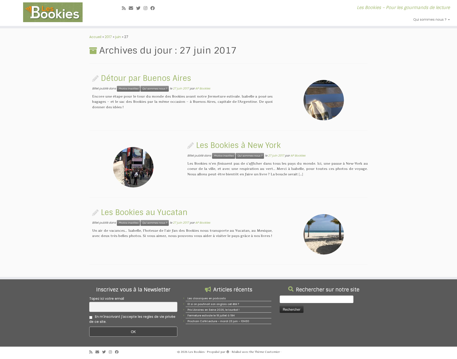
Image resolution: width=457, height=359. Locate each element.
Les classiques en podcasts (207, 298)
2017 (108, 36)
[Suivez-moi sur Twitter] (140, 8)
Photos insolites (128, 88)
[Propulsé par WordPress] (227, 351)
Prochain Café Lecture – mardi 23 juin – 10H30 (218, 321)
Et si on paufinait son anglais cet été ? (213, 304)
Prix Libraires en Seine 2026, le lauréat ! (213, 310)
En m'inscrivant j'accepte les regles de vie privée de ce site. (132, 319)
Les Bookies (196, 352)
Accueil (95, 36)
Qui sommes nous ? (430, 19)
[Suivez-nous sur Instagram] (147, 8)
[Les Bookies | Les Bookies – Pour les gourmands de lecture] (52, 12)
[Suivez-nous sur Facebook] (154, 8)
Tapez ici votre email (106, 298)
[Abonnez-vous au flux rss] (125, 8)
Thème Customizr (267, 352)
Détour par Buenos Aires (146, 78)
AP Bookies (202, 88)
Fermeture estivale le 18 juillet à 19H (211, 315)
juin (118, 36)
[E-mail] (132, 8)
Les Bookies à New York (238, 145)
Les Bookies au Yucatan (144, 212)
